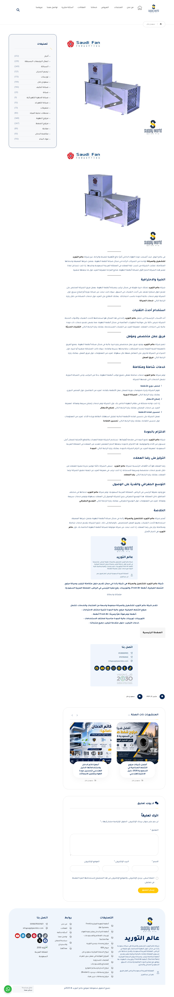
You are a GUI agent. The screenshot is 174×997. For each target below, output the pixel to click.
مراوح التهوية (42, 118)
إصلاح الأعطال (107, 408)
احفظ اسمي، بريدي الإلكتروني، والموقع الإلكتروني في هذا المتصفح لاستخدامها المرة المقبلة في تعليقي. (113, 880)
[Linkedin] (23, 935)
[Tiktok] (45, 935)
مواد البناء (43, 139)
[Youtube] (17, 935)
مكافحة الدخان (41, 134)
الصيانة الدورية (130, 395)
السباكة (44, 67)
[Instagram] (28, 935)
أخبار (46, 56)
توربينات (44, 77)
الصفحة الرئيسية (153, 632)
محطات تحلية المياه (39, 113)
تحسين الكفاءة (110, 421)
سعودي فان (130, 696)
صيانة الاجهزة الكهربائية (37, 98)
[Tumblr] (39, 935)
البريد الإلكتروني (121, 862)
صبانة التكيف (42, 87)
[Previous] (77, 715)
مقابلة (45, 129)
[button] (18, 10)
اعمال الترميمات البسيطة (36, 62)
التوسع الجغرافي (87, 501)
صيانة (45, 93)
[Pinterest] (34, 935)
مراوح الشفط (42, 124)
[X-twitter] (39, 940)
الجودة (93, 449)
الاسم (155, 862)
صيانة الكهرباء (41, 103)
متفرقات (44, 108)
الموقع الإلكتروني (91, 862)
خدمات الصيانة (146, 301)
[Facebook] (45, 940)
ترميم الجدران (42, 72)
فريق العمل (147, 358)
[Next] (72, 715)
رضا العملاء (129, 475)
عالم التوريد (154, 288)
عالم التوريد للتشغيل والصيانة (139, 519)
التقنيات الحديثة (73, 327)
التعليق (154, 830)
